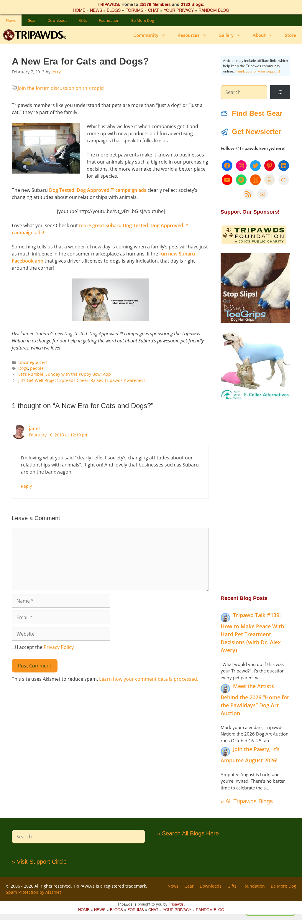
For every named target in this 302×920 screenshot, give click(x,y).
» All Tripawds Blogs (247, 801)
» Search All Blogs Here (188, 833)
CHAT (153, 10)
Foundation (109, 20)
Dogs (23, 368)
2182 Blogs (192, 4)
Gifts (83, 20)
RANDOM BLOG (213, 10)
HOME (79, 10)
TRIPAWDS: (109, 4)
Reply (26, 486)
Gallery (226, 35)
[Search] (280, 92)
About (259, 35)
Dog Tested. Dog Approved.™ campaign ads (97, 190)
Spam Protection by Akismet (33, 892)
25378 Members (155, 4)
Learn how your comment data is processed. (148, 679)
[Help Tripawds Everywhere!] (254, 243)
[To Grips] (255, 321)
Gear (31, 20)
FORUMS (134, 10)
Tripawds (176, 904)
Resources (188, 35)
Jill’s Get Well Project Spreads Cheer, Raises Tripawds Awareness (81, 380)
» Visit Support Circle (39, 861)
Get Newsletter (256, 132)
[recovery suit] (255, 399)
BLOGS (114, 10)
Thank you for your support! (257, 71)
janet (34, 428)
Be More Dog (142, 20)
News (11, 20)
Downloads (57, 20)
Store (290, 35)
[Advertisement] (255, 497)
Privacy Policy (59, 647)
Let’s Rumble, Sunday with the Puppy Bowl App (64, 374)
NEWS (96, 10)
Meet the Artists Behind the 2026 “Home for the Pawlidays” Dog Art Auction (255, 699)
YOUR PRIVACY (179, 10)
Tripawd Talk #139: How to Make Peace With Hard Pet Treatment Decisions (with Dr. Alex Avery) (252, 632)
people (37, 368)
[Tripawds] (36, 35)
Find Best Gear (257, 113)
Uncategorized (32, 362)
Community (145, 35)
